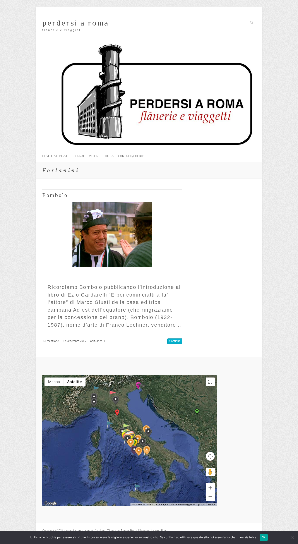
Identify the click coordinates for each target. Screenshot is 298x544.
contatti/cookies (131, 156)
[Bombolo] (112, 234)
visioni (94, 156)
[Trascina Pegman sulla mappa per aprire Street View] (210, 472)
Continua (174, 341)
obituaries (96, 341)
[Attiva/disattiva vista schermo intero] (210, 382)
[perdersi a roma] (149, 45)
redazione (53, 341)
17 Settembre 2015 (74, 341)
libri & (109, 156)
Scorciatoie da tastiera (143, 504)
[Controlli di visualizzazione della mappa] (210, 456)
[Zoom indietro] (210, 496)
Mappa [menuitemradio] (54, 381)
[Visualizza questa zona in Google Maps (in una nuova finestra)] (50, 503)
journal (79, 156)
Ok (264, 537)
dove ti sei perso (55, 156)
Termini (212, 504)
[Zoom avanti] (210, 487)
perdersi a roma (75, 23)
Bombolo (55, 195)
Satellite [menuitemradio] (74, 381)
